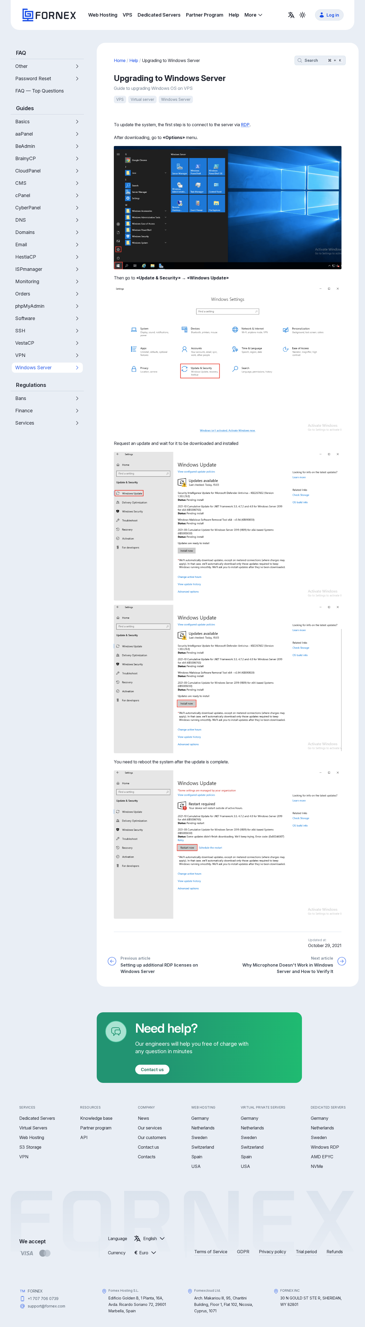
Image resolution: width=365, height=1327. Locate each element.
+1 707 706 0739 (43, 1298)
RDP (245, 124)
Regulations (31, 385)
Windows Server (176, 99)
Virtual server (142, 99)
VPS (120, 99)
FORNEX (35, 1291)
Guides (25, 108)
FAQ (21, 53)
